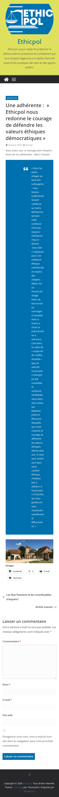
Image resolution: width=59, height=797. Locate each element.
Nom (7, 684)
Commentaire (12, 641)
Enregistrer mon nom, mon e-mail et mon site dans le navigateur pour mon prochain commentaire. (28, 741)
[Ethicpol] (6, 79)
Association (12, 98)
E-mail (7, 700)
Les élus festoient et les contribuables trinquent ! (28, 597)
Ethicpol (29, 41)
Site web (8, 715)
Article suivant (44, 607)
